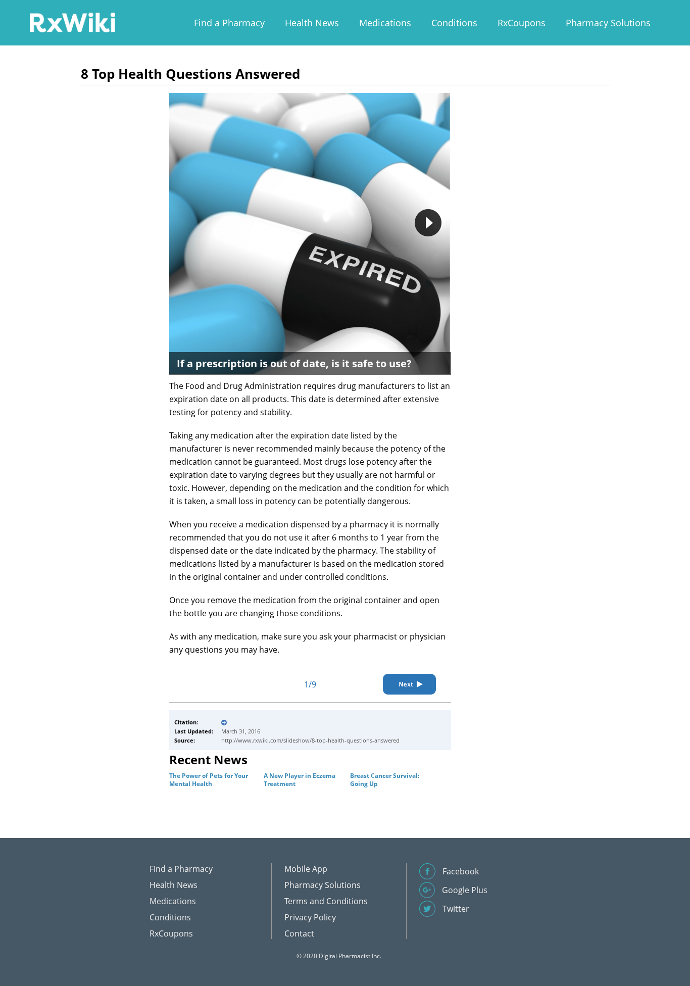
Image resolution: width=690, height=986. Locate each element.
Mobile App (305, 868)
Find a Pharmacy (229, 23)
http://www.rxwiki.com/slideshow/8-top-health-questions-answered (310, 740)
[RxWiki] (72, 22)
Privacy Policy (310, 917)
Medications (385, 23)
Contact (299, 933)
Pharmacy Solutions (608, 23)
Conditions (454, 23)
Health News (312, 23)
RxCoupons (522, 23)
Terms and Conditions (326, 901)
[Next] (409, 684)
